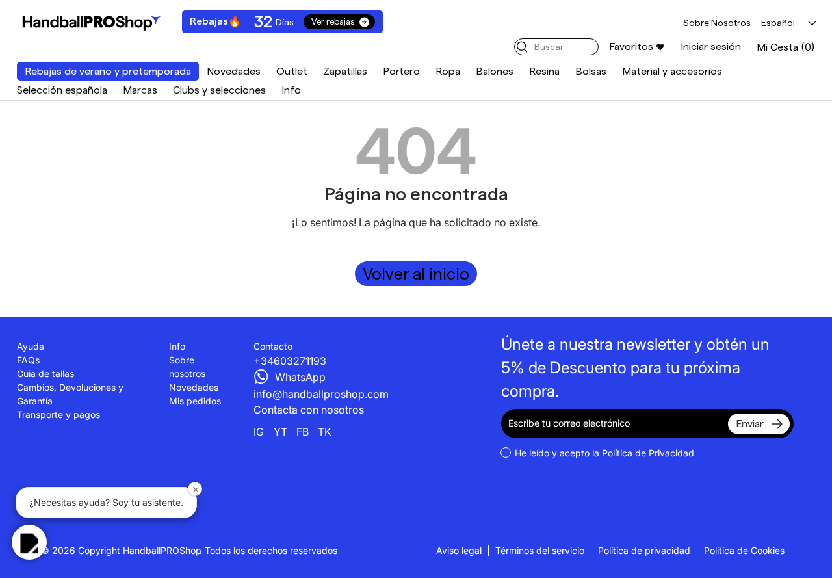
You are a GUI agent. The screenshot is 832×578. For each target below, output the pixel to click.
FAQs (28, 359)
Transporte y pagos (58, 414)
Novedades (234, 71)
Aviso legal (459, 550)
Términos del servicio (539, 550)
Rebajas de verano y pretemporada (108, 71)
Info (291, 90)
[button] (786, 47)
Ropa (448, 71)
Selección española (62, 90)
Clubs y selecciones (219, 90)
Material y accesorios (672, 71)
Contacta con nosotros (309, 409)
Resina (544, 71)
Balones (495, 71)
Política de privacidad (644, 550)
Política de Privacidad (648, 452)
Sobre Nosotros (717, 23)
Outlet (291, 71)
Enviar (750, 423)
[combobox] (556, 46)
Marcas (140, 90)
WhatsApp (300, 377)
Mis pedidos (195, 400)
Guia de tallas (45, 373)
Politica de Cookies (744, 550)
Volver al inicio (416, 274)
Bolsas (590, 71)
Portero (401, 71)
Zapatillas (345, 71)
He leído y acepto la (604, 452)
